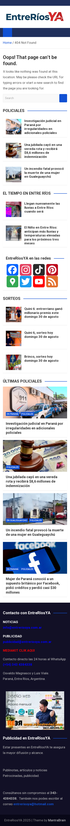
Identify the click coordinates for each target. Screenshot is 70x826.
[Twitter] (25, 281)
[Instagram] (25, 270)
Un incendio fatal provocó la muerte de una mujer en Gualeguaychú (44, 172)
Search (63, 98)
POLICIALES (27, 414)
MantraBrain (57, 820)
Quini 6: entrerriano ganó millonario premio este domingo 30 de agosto (43, 313)
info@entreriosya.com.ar (22, 627)
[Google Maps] (12, 281)
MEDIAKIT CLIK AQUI (19, 650)
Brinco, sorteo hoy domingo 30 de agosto (41, 358)
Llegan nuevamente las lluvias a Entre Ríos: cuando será (42, 207)
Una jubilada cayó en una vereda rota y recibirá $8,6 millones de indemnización (43, 150)
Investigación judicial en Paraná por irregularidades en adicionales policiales (42, 127)
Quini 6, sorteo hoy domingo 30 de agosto (41, 334)
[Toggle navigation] (17, 32)
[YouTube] (39, 281)
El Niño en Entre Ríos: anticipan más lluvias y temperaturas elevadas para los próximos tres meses (42, 235)
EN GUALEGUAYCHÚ (17, 520)
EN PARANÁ (12, 414)
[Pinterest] (52, 270)
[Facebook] (12, 270)
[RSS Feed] (52, 281)
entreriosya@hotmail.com (33, 804)
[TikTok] (39, 270)
